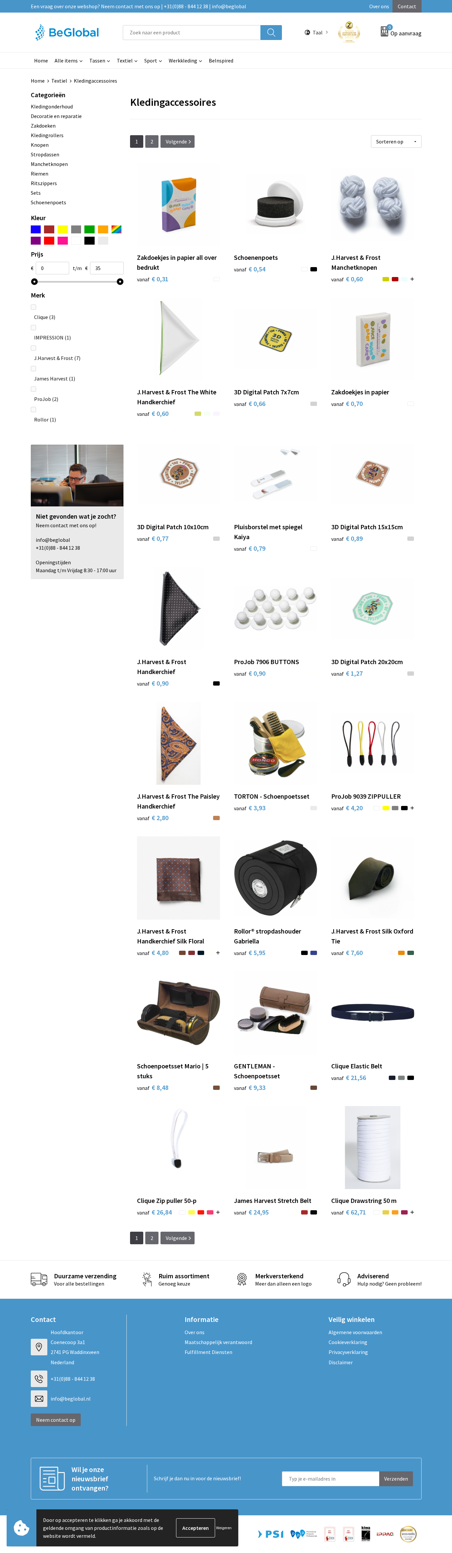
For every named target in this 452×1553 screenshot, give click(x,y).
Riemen (39, 173)
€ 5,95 (249, 952)
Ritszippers (44, 183)
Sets (36, 192)
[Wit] (76, 241)
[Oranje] (103, 229)
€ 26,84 (154, 1212)
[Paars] (36, 241)
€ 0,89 (347, 538)
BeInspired (221, 60)
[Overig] (116, 229)
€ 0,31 (152, 279)
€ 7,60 (347, 952)
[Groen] (89, 229)
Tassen (97, 60)
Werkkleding (183, 60)
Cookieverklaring (348, 1342)
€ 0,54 (249, 269)
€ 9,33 (249, 1087)
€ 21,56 (348, 1077)
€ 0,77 (152, 538)
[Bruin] (49, 229)
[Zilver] (103, 241)
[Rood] (49, 241)
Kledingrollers (47, 135)
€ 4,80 (152, 952)
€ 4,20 (347, 808)
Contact (407, 6)
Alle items (66, 60)
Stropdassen (45, 154)
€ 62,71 (348, 1212)
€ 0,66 (249, 403)
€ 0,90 (152, 683)
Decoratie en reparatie (56, 116)
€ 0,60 (347, 279)
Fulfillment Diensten (208, 1352)
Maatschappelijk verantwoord (218, 1342)
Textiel (125, 60)
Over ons (379, 6)
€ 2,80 (152, 818)
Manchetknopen (49, 164)
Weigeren (224, 1527)
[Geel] (62, 229)
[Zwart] (89, 241)
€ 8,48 (152, 1087)
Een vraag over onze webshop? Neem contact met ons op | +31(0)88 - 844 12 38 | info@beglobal (138, 6)
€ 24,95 (251, 1212)
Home (41, 60)
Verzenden (396, 1478)
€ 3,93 (249, 808)
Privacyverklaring (348, 1352)
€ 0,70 (347, 403)
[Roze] (62, 241)
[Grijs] (76, 229)
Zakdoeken (43, 125)
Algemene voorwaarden (355, 1332)
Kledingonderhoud (52, 106)
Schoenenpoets (48, 202)
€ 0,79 (249, 548)
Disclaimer (341, 1362)
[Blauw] (36, 229)
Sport (150, 60)
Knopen (40, 144)
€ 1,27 (347, 673)
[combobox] (192, 32)
